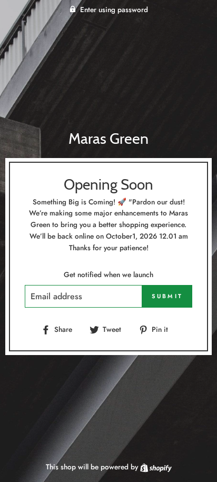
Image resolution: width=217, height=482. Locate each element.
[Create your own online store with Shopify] (156, 466)
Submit (167, 296)
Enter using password (114, 9)
